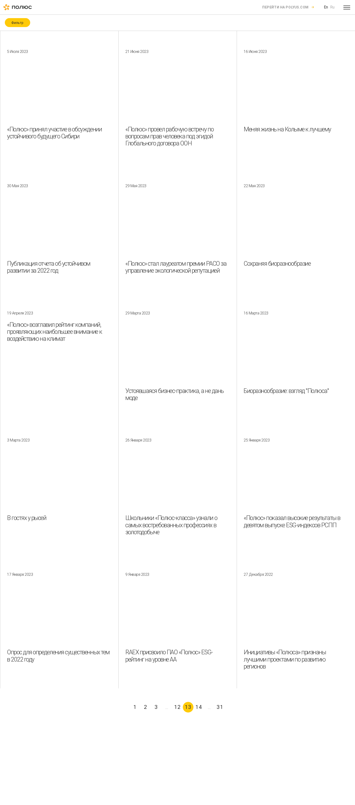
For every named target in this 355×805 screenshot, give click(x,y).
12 (177, 707)
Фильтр (17, 23)
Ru (332, 7)
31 (220, 707)
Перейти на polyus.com (285, 7)
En (326, 7)
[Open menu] (347, 7)
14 (198, 707)
